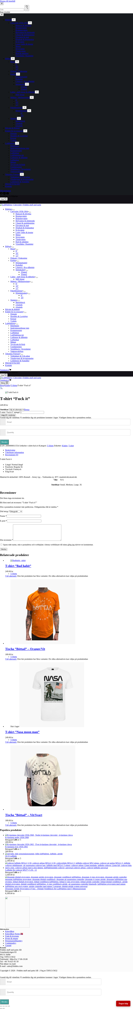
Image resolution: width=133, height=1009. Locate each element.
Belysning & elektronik (25, 221)
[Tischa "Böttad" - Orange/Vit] (42, 643)
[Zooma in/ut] (1, 1006)
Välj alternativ (11, 576)
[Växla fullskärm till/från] (4, 1006)
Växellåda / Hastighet (24, 244)
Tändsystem (20, 239)
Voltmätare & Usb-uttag (20, 356)
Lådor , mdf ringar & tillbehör (22, 277)
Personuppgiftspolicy (13, 941)
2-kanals (19, 305)
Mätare (13, 342)
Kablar (13, 260)
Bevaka (4, 442)
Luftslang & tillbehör (19, 337)
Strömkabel (20, 270)
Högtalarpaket (21, 293)
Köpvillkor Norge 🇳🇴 (14, 934)
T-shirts (13, 321)
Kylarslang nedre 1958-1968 (17, 837)
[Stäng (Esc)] (9, 1006)
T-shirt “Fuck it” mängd (9, 412)
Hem (2, 385)
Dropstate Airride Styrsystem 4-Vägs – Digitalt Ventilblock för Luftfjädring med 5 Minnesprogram (45, 889)
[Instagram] (4, 202)
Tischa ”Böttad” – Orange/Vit (25, 649)
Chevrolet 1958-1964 (19, 211)
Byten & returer (11, 938)
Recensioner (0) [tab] (11, 455)
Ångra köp (123, 1003)
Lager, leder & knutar (24, 232)
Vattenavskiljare (16, 351)
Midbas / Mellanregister (20, 281)
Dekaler (13, 314)
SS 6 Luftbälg (11, 856)
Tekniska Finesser (12, 354)
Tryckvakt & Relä (17, 344)
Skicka (3, 549)
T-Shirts (50, 446)
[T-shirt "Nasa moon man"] (51, 726)
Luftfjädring (10, 323)
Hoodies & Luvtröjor (19, 316)
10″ (17, 253)
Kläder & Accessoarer (14, 312)
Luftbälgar (14, 333)
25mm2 (24, 272)
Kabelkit (19, 265)
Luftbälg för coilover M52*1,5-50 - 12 (21, 870)
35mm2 (24, 274)
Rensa (26, 409)
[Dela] (6, 1006)
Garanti (8, 945)
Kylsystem (20, 230)
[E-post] (7, 202)
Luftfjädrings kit (17, 335)
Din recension (6, 540)
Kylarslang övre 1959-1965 (16, 847)
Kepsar (13, 319)
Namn (3, 516)
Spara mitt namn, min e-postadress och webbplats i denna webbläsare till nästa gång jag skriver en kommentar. (48, 545)
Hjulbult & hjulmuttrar (25, 228)
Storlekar (4, 409)
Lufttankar (14, 340)
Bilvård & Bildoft (12, 309)
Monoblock (20, 302)
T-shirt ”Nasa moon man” (22, 732)
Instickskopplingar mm (19, 328)
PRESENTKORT (12, 363)
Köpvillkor (9, 931)
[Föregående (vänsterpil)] (1, 1008)
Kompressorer (16, 330)
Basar (12, 249)
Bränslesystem (21, 218)
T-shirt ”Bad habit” (18, 566)
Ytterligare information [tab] (14, 452)
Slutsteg (13, 300)
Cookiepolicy (10, 943)
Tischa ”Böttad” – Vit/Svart (23, 815)
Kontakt (8, 365)
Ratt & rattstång (22, 242)
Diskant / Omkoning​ (18, 258)
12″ (17, 256)
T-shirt (71, 446)
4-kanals (19, 307)
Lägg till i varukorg (8, 415)
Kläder (64, 446)
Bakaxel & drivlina (23, 214)
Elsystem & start (22, 225)
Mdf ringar (20, 279)
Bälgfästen (14, 326)
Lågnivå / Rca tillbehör (25, 267)
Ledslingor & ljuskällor (19, 361)
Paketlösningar (16, 291)
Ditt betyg (5, 511)
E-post (3, 521)
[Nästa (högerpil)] (4, 1008)
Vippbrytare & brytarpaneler (22, 358)
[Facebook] (1, 202)
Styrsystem (20, 237)
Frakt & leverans (12, 936)
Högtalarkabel (21, 263)
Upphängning (16, 347)
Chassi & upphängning (25, 223)
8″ (17, 251)
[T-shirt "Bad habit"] (18, 560)
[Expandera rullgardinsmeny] (14, 209)
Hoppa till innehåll (7, 1)
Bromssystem (21, 216)
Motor (18, 235)
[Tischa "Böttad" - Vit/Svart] (42, 809)
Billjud (8, 246)
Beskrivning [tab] (10, 450)
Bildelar (8, 209)
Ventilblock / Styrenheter (20, 349)
